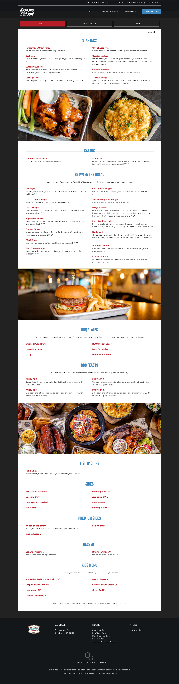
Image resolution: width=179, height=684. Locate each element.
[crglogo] (89, 653)
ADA (117, 673)
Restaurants (104, 3)
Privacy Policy (95, 673)
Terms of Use (108, 673)
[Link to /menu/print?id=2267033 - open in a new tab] (154, 32)
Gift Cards (118, 3)
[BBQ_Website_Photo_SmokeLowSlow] (26, 8)
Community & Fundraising (103, 670)
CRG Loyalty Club (134, 3)
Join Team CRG (84, 670)
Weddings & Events (68, 670)
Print (150, 32)
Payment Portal (123, 670)
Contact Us (82, 673)
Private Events (153, 3)
